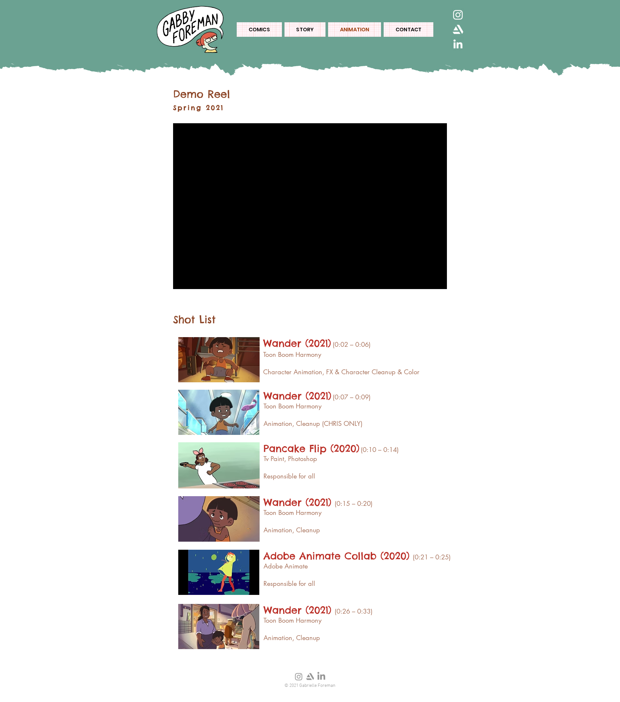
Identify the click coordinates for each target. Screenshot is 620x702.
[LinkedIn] (457, 43)
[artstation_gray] (310, 676)
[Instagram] (457, 14)
